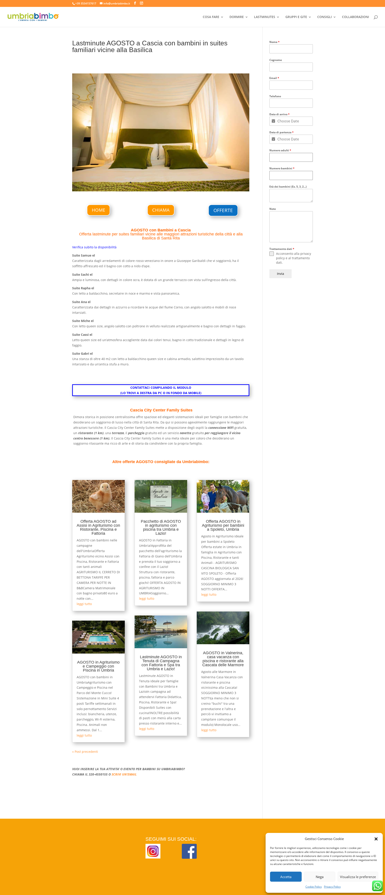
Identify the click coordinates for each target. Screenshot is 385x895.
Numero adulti (280, 150)
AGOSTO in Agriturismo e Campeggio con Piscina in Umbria (98, 666)
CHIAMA (161, 210)
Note (272, 209)
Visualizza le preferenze (358, 877)
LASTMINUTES (264, 17)
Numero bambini (282, 168)
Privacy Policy (332, 887)
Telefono (275, 96)
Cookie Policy (313, 887)
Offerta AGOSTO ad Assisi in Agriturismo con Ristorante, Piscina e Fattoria (98, 527)
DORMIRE (236, 17)
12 (172, 182)
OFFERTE (223, 210)
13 (176, 182)
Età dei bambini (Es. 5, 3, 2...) (288, 186)
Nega (320, 877)
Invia (280, 273)
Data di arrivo (279, 114)
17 (191, 182)
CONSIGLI (324, 17)
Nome (274, 42)
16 (187, 182)
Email (274, 78)
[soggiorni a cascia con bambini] (160, 191)
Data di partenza (281, 132)
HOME (98, 210)
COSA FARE (211, 17)
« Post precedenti (85, 751)
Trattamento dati (281, 249)
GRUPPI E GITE (296, 17)
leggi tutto (84, 604)
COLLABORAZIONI (355, 17)
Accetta (285, 877)
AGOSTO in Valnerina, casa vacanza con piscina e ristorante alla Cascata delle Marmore (223, 659)
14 (179, 182)
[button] (376, 839)
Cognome (275, 60)
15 (183, 182)
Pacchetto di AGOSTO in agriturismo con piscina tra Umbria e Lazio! (161, 527)
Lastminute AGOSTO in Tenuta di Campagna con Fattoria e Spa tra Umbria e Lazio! (161, 663)
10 (164, 182)
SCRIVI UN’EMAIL (124, 774)
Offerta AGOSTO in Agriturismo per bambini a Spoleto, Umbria (223, 525)
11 (168, 182)
